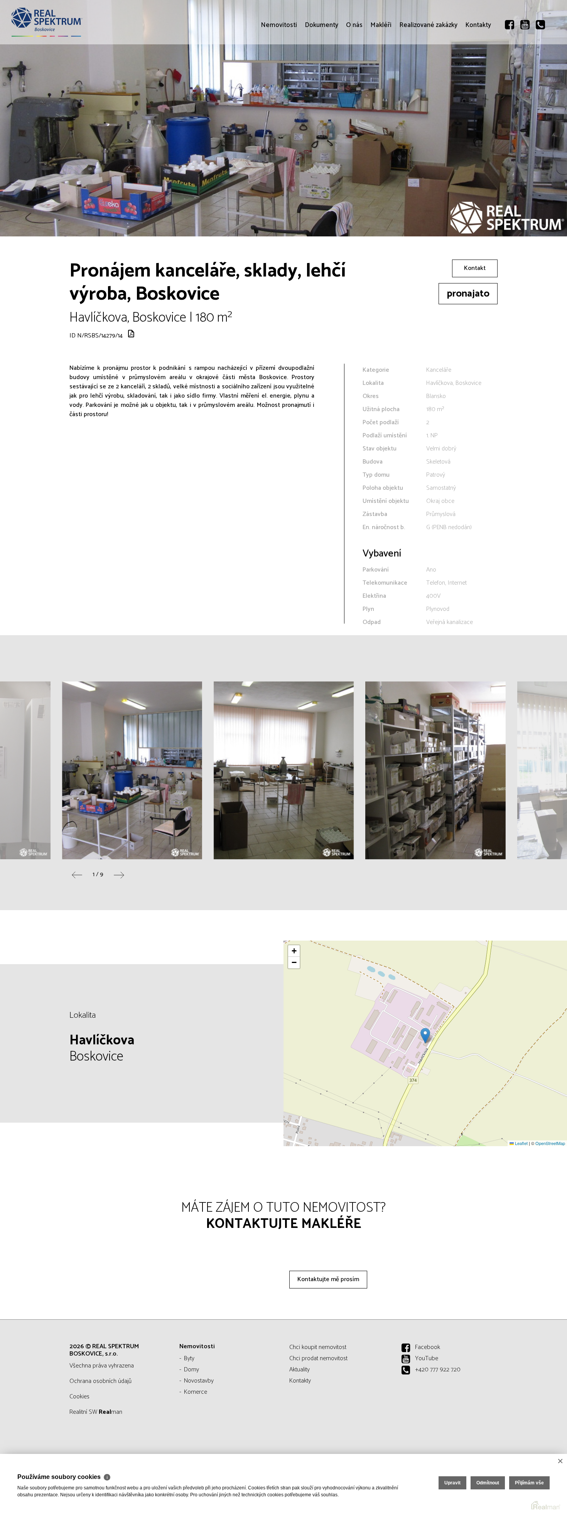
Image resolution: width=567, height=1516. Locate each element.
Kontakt (475, 268)
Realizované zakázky (428, 69)
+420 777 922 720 (438, 1369)
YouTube (426, 1358)
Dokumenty (321, 69)
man (110, 1412)
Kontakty (478, 69)
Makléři (381, 69)
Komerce (195, 1392)
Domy (191, 1369)
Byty (189, 1358)
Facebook (427, 1347)
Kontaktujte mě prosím (328, 1279)
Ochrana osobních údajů (100, 1381)
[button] (425, 1036)
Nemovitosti (279, 69)
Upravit (452, 1483)
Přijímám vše (529, 1483)
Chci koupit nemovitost (317, 1347)
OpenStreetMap (550, 1143)
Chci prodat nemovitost (318, 1358)
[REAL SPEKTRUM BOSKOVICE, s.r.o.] (64, 22)
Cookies (79, 1396)
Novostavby (199, 1381)
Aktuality (299, 1369)
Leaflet (521, 1143)
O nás (354, 69)
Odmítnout (487, 1483)
